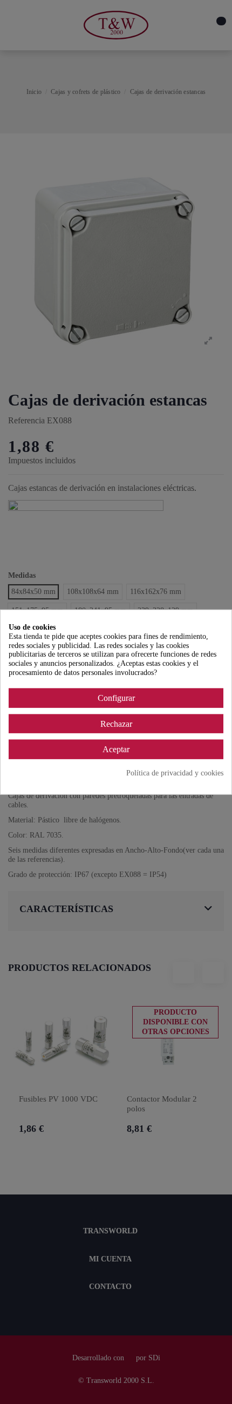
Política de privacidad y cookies (174, 773)
